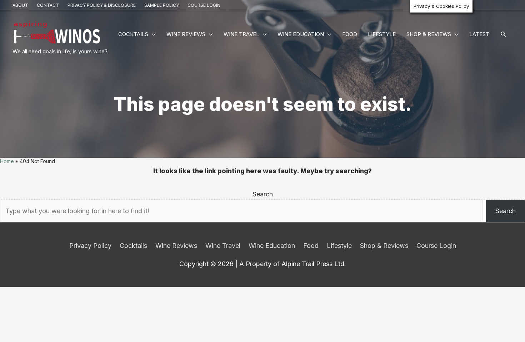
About (20, 5)
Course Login (204, 5)
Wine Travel (241, 34)
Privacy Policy (90, 245)
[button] (503, 34)
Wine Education (301, 34)
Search (262, 194)
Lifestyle (382, 34)
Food (349, 34)
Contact (48, 5)
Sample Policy (161, 5)
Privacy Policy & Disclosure (102, 5)
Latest (479, 34)
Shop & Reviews (428, 34)
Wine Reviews (185, 34)
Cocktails (133, 34)
